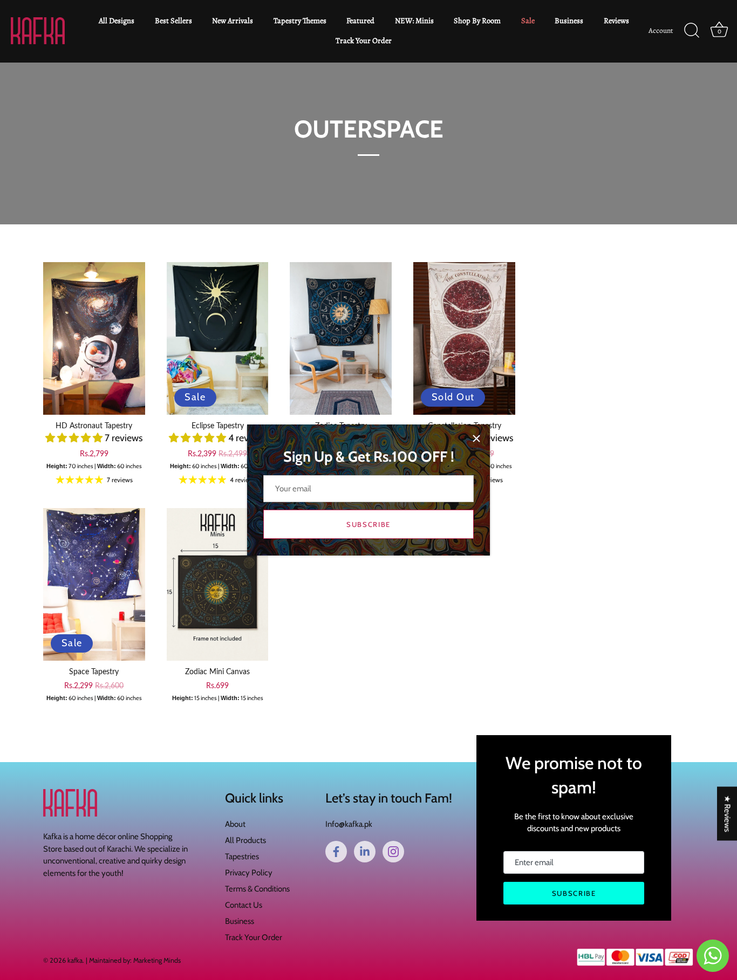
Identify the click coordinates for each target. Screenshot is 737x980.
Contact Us (243, 905)
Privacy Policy (248, 873)
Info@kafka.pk (348, 824)
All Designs (116, 20)
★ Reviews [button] (727, 813)
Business (569, 20)
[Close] (476, 438)
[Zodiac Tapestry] (341, 338)
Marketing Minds (157, 960)
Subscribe (368, 524)
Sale (528, 20)
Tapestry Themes (300, 20)
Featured (360, 20)
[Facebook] (336, 851)
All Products (245, 840)
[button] (75, 438)
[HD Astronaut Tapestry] (94, 338)
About (235, 824)
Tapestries (242, 856)
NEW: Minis (414, 20)
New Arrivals (232, 20)
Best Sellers (173, 20)
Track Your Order (364, 40)
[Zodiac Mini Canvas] (218, 584)
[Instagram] (393, 851)
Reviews (616, 20)
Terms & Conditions (257, 889)
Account (661, 30)
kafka (75, 960)
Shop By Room (477, 20)
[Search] (692, 31)
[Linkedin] (365, 851)
